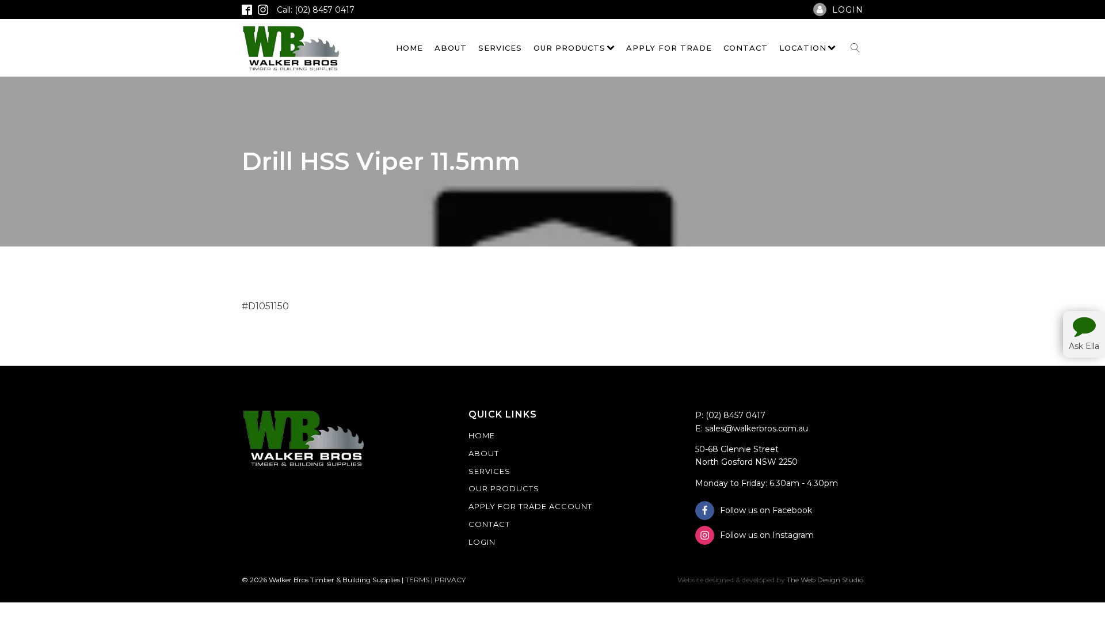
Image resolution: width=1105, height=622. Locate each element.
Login (482, 542)
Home (409, 47)
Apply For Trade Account (530, 506)
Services (500, 47)
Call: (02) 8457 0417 (316, 10)
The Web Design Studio (825, 579)
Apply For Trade (669, 47)
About (451, 47)
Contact (745, 47)
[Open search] (855, 48)
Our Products (569, 47)
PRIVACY (450, 579)
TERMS (417, 579)
